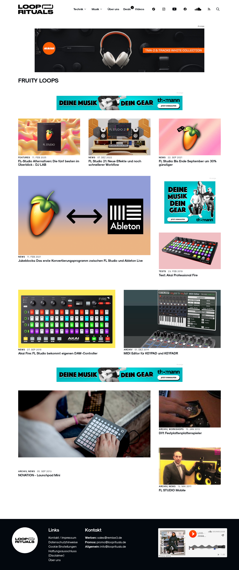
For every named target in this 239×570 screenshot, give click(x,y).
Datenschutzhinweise (63, 542)
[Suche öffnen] (217, 9)
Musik (95, 9)
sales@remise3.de (109, 537)
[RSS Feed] (209, 9)
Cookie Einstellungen (62, 546)
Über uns (113, 9)
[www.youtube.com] (174, 9)
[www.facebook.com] (185, 9)
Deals (127, 9)
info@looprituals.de (113, 546)
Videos (139, 9)
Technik (78, 9)
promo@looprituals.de (111, 542)
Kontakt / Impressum (62, 537)
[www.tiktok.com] (153, 9)
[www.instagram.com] (164, 9)
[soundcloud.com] (198, 9)
